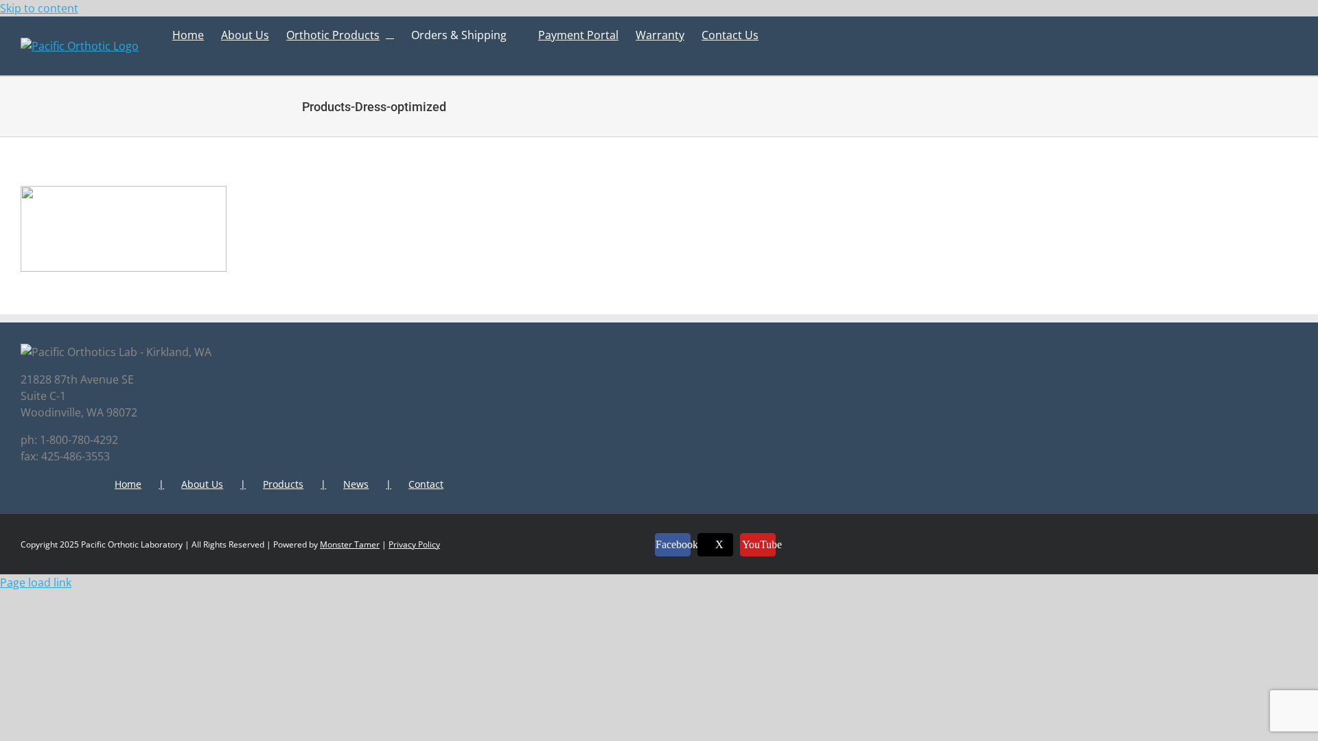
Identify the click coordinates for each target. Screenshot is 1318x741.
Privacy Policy (414, 544)
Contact (425, 484)
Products (283, 484)
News (356, 484)
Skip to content (39, 8)
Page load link (35, 582)
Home (128, 484)
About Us (202, 484)
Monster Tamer (350, 544)
